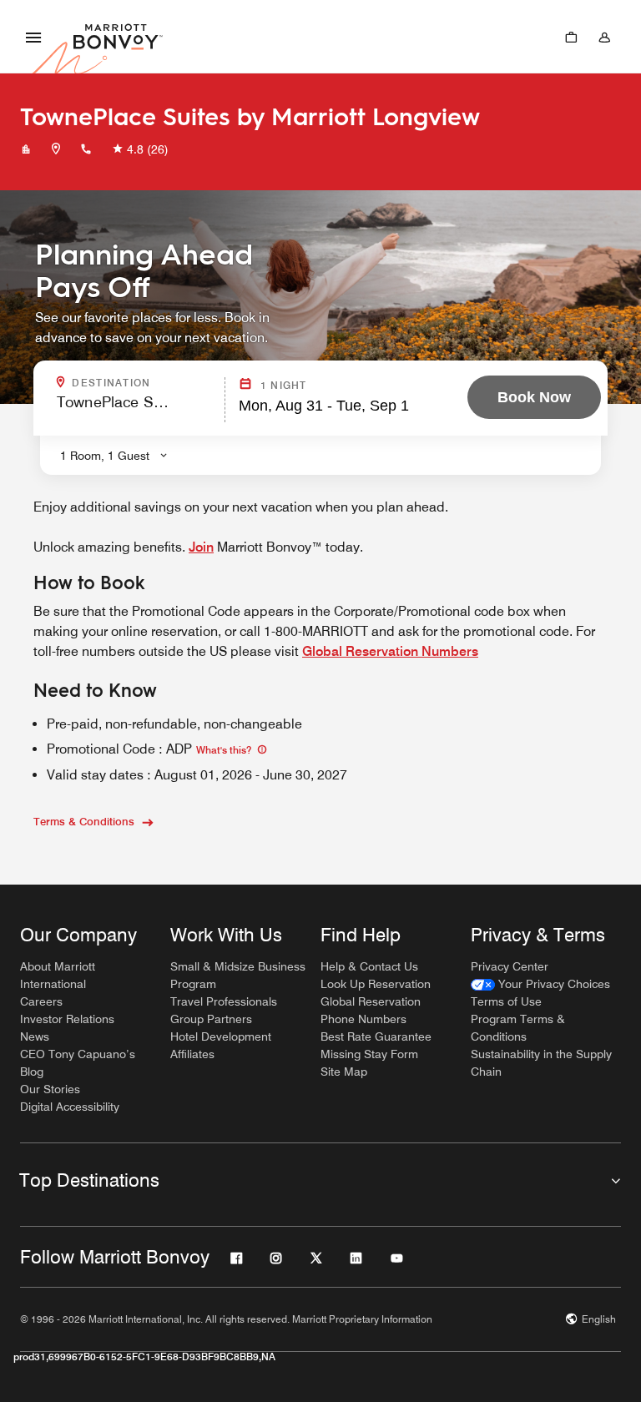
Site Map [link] (343, 1071)
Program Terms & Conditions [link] (518, 1027)
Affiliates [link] (192, 1054)
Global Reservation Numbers (390, 651)
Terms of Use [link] (506, 1001)
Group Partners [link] (211, 1019)
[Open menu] (33, 36)
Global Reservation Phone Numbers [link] (370, 1010)
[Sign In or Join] (604, 37)
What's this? (225, 750)
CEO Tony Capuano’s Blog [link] (77, 1062)
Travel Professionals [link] (223, 1001)
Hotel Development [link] (220, 1036)
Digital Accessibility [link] (69, 1106)
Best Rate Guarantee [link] (376, 1036)
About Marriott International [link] (57, 975)
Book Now (534, 397)
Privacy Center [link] (509, 966)
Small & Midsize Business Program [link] (237, 975)
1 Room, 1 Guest (104, 455)
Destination (143, 383)
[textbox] (136, 409)
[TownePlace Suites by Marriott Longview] (26, 149)
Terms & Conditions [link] (83, 821)
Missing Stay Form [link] (369, 1054)
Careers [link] (41, 1001)
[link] (540, 984)
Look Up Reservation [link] (375, 984)
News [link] (34, 1036)
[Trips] (571, 37)
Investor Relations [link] (67, 1019)
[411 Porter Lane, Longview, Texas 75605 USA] (56, 149)
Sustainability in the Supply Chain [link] (541, 1062)
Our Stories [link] (50, 1089)
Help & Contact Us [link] (369, 966)
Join (201, 547)
